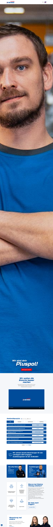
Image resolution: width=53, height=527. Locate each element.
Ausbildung (41, 421)
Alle (10, 421)
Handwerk (19, 421)
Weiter (29, 445)
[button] (1, 525)
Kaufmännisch (30, 421)
